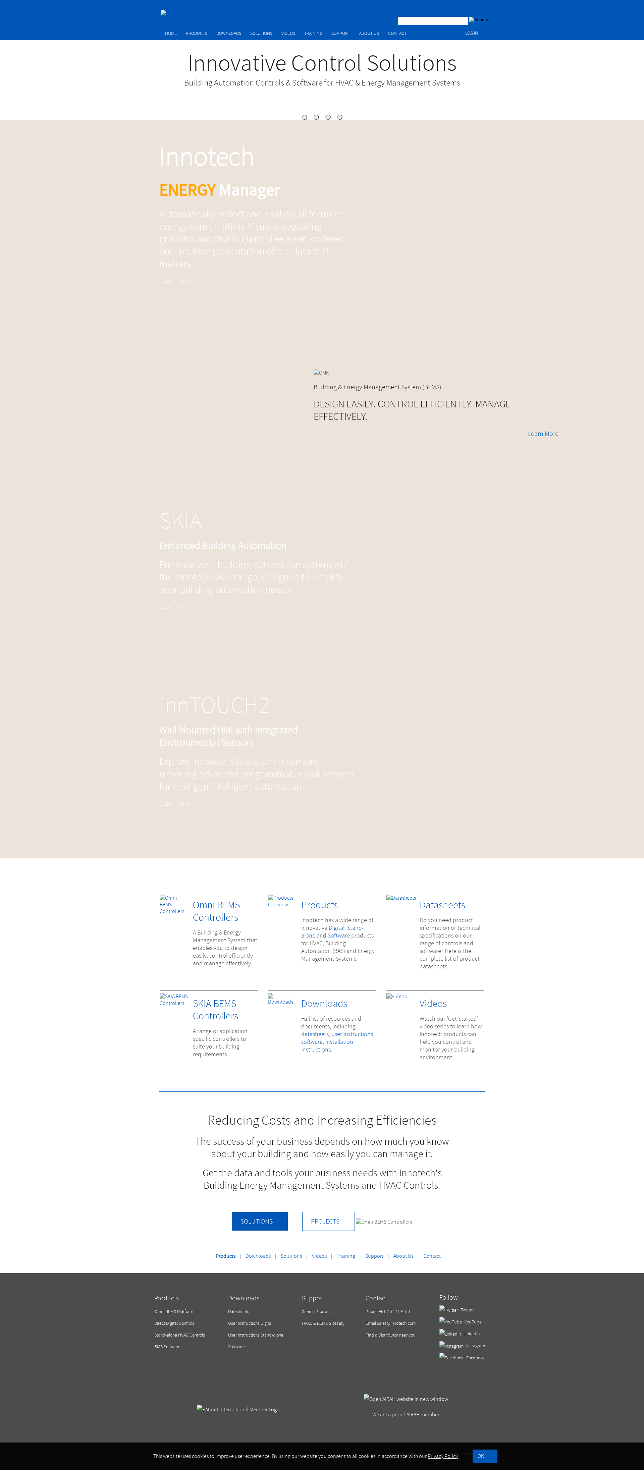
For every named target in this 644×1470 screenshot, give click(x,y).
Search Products (317, 1311)
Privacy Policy (443, 1456)
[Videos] (396, 996)
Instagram (475, 1346)
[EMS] (304, 117)
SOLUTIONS (256, 1221)
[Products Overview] (283, 904)
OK (481, 1456)
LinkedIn (471, 1334)
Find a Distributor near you (391, 1335)
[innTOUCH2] (339, 117)
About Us (369, 33)
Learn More (174, 281)
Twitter (467, 1310)
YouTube (473, 1322)
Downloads (228, 33)
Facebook (475, 1358)
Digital (336, 928)
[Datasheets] (401, 898)
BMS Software (167, 1347)
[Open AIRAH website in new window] (406, 1399)
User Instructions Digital (250, 1323)
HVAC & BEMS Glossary (323, 1323)
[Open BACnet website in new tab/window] (238, 1410)
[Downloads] (283, 1002)
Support (340, 33)
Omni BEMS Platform (173, 1311)
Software (339, 936)
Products (196, 33)
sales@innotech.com (396, 1323)
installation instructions (327, 1046)
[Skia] (328, 117)
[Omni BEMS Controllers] (175, 911)
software (312, 1042)
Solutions (261, 33)
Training (313, 33)
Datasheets (442, 905)
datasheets (315, 1034)
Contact (397, 33)
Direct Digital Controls (174, 1323)
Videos (288, 33)
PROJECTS (325, 1221)
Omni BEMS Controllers (216, 911)
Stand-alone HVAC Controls (179, 1335)
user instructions (352, 1034)
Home (171, 33)
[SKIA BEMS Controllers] (175, 1003)
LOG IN (471, 33)
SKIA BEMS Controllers (215, 1010)
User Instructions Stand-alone (255, 1335)
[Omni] (316, 117)
